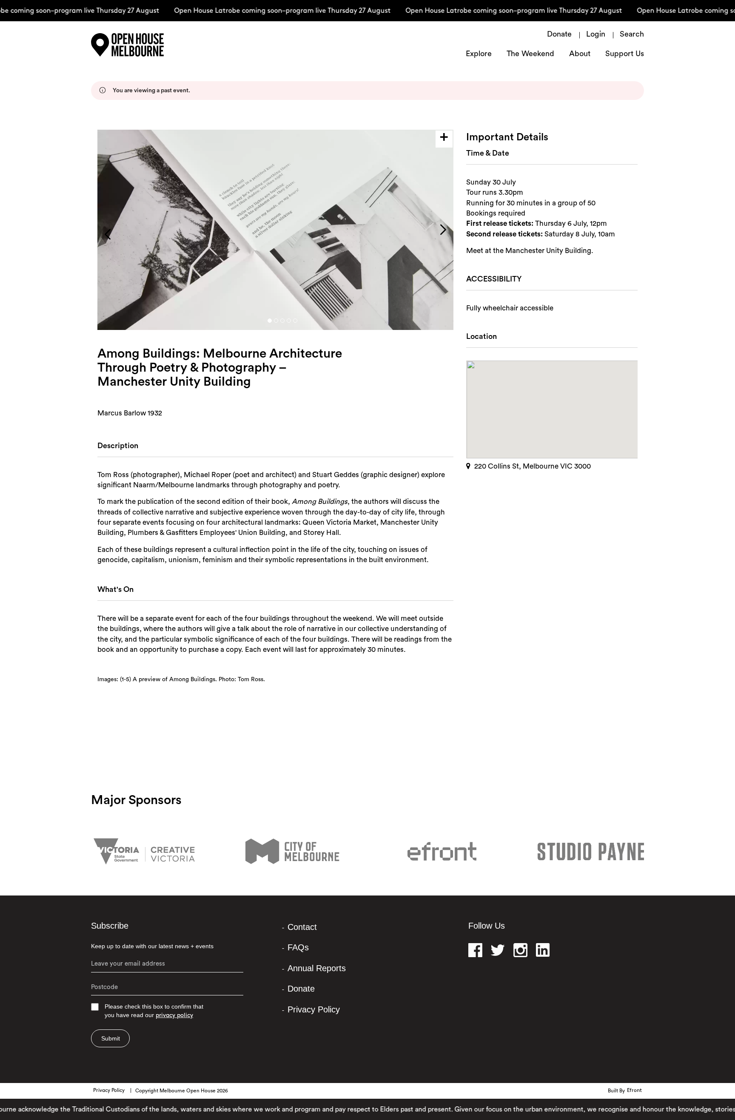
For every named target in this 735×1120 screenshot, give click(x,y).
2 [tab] (276, 320)
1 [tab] (270, 320)
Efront (634, 1090)
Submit (110, 1038)
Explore (479, 54)
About (579, 54)
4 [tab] (289, 320)
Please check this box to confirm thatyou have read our (154, 1011)
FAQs (298, 947)
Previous (107, 234)
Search (632, 35)
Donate (559, 35)
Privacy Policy (314, 1009)
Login (595, 35)
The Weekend (530, 54)
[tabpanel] (275, 229)
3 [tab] (282, 320)
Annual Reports (317, 968)
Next (443, 229)
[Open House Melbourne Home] (146, 45)
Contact (302, 927)
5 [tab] (295, 320)
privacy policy (174, 1015)
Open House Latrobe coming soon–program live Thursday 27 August (268, 11)
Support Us (624, 54)
